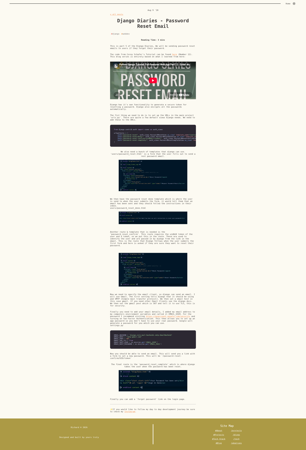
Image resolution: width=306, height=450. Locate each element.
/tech (236, 439)
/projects (236, 430)
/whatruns (236, 443)
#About (218, 430)
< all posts (116, 14)
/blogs (236, 435)
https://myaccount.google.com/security (168, 316)
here (174, 54)
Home (288, 4)
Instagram (129, 411)
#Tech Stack (218, 439)
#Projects (218, 435)
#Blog (219, 443)
